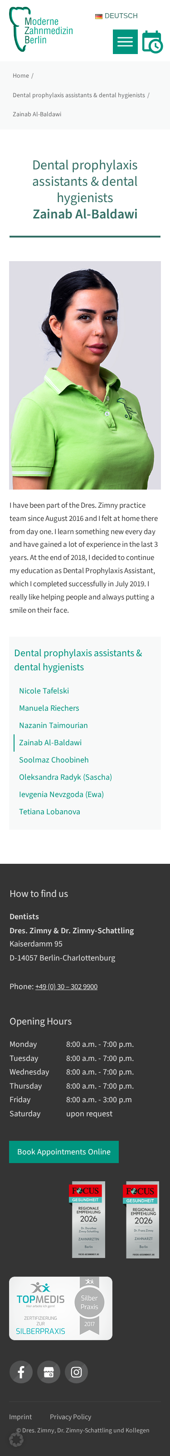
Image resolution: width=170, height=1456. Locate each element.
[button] (16, 1439)
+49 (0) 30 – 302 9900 (66, 986)
